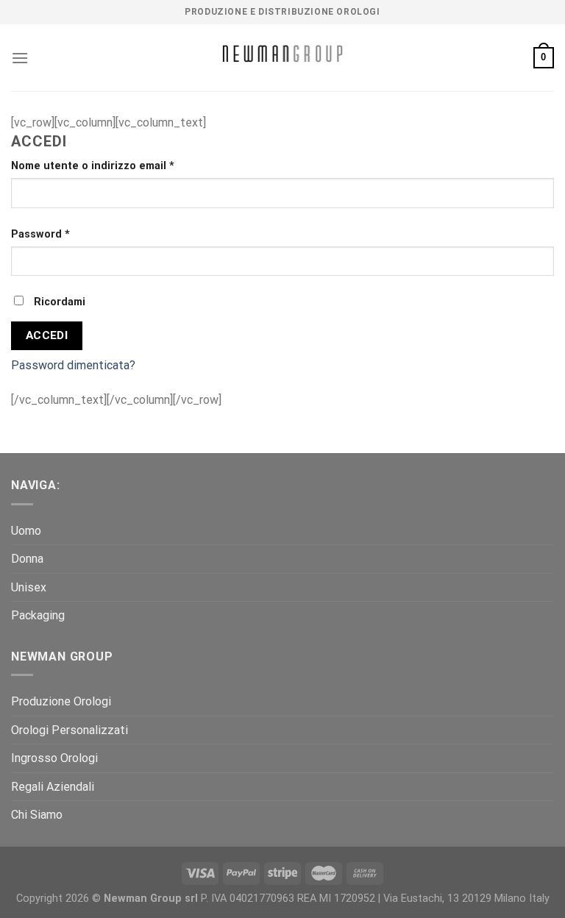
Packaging (38, 615)
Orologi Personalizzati (69, 730)
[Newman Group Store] (282, 57)
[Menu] (20, 58)
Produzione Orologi (61, 701)
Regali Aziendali (52, 787)
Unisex (28, 587)
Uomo (26, 531)
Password (40, 234)
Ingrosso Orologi (54, 758)
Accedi (47, 335)
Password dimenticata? (73, 365)
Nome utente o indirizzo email (92, 166)
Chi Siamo (37, 815)
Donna (27, 559)
